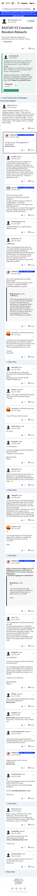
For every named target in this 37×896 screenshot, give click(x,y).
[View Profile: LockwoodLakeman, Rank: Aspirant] (8, 732)
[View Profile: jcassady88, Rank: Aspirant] (8, 832)
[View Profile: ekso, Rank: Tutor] (8, 618)
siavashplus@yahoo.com (21, 790)
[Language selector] (14, 3)
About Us (18, 879)
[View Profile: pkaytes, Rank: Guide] (8, 527)
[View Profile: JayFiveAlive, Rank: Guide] (8, 427)
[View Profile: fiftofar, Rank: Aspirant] (8, 695)
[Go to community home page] (8, 3)
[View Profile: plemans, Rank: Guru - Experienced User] (8, 189)
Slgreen (14, 389)
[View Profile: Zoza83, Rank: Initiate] (8, 157)
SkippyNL (14, 441)
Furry (12, 244)
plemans (14, 187)
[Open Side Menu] (3, 3)
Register (24, 3)
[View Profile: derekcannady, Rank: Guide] (4, 21)
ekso (12, 617)
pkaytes (14, 526)
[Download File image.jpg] (16, 85)
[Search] (18, 3)
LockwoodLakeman (17, 731)
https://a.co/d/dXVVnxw (21, 80)
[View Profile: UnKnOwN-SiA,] (6, 57)
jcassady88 (15, 831)
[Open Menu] (34, 9)
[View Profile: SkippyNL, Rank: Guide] (8, 442)
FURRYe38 (13, 135)
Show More (8, 41)
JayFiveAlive (15, 426)
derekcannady (12, 20)
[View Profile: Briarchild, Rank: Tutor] (8, 368)
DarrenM (14, 332)
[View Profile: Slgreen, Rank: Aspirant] (8, 391)
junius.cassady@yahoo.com (17, 840)
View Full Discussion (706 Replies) (15, 98)
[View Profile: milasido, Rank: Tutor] (8, 714)
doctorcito (10, 105)
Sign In (31, 3)
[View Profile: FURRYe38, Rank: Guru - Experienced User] (7, 136)
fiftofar (13, 694)
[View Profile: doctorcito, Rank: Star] (4, 106)
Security (18, 884)
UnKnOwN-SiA (14, 56)
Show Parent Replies (8, 101)
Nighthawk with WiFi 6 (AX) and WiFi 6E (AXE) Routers (18, 9)
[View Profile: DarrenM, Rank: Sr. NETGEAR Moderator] (8, 333)
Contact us (18, 881)
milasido (14, 712)
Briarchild (14, 367)
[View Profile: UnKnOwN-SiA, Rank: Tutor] (8, 775)
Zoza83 (13, 156)
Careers (18, 882)
